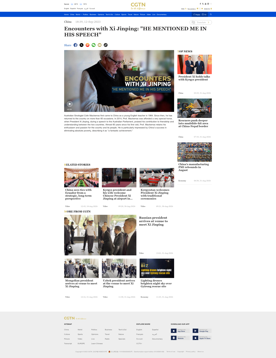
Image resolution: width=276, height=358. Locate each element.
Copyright (180, 351)
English (66, 8)
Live (153, 14)
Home (66, 14)
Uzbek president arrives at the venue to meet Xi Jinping (119, 283)
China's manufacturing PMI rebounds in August (193, 167)
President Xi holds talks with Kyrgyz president (194, 78)
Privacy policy (190, 351)
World (78, 14)
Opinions (101, 14)
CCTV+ (139, 343)
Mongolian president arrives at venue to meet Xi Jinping (81, 283)
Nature (136, 14)
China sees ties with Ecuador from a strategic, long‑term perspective (78, 194)
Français (80, 8)
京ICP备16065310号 (100, 352)
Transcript (68, 343)
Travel (130, 14)
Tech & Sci (109, 14)
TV (205, 15)
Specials (121, 339)
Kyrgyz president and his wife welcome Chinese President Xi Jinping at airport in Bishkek (117, 194)
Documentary (162, 14)
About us (201, 351)
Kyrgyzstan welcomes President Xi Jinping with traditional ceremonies (155, 194)
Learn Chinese (97, 343)
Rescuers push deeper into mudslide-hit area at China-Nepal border (193, 123)
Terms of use (171, 351)
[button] (70, 104)
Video (149, 14)
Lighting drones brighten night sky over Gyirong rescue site (156, 283)
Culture (117, 14)
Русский (92, 8)
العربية (86, 8)
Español (73, 8)
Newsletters (192, 9)
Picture (142, 14)
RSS (182, 9)
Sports (123, 14)
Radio (198, 15)
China (72, 14)
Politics (85, 14)
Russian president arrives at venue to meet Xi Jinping (153, 221)
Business (93, 14)
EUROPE (81, 343)
